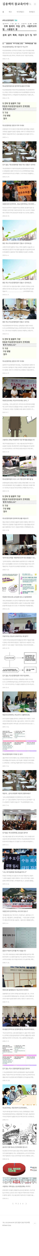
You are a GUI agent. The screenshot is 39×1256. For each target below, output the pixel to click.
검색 (30, 4)
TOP (35, 1223)
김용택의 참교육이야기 (16, 4)
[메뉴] (35, 4)
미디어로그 (20, 12)
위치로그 (32, 12)
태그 (10, 12)
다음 (26, 1203)
